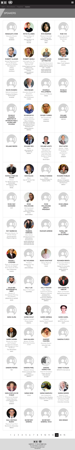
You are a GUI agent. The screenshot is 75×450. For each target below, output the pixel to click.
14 (60, 435)
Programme (20, 7)
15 (64, 435)
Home (3, 7)
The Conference (11, 7)
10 (45, 435)
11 (49, 435)
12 (53, 435)
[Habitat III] (6, 2)
